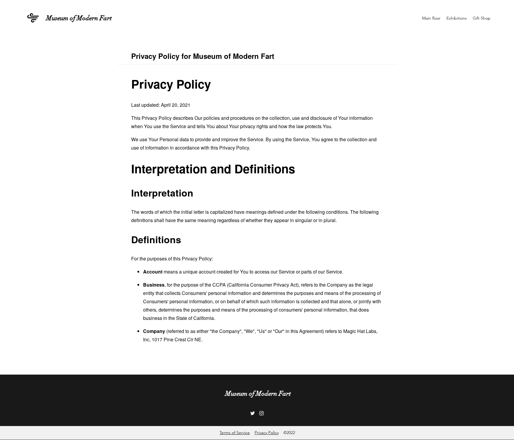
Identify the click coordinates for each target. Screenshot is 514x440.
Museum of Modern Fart (79, 18)
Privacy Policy (267, 432)
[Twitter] (253, 413)
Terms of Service (235, 432)
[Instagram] (261, 413)
